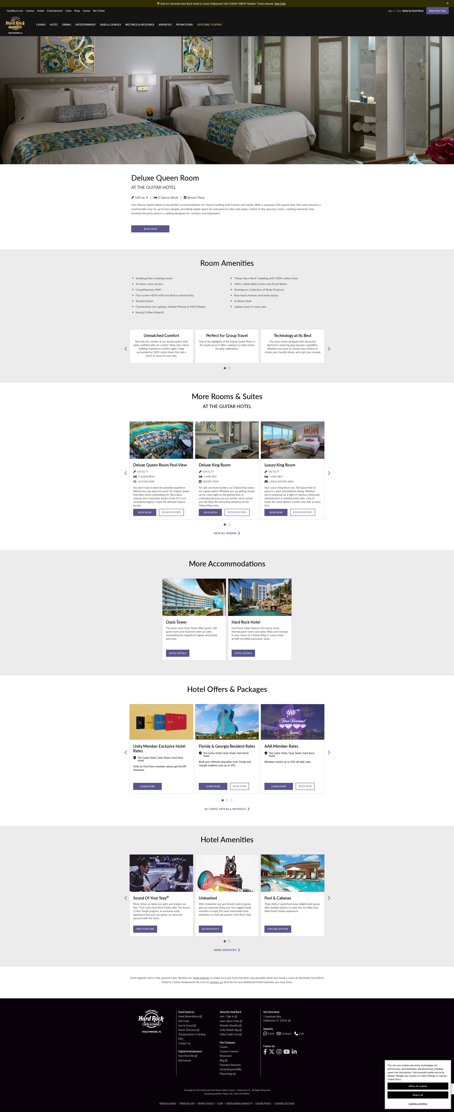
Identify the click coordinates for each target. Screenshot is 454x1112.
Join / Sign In (227, 1016)
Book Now (150, 228)
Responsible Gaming (238, 1103)
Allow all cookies (418, 1086)
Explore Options (277, 929)
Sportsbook (184, 1060)
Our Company (227, 1042)
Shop (77, 10)
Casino (41, 24)
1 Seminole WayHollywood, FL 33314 (275, 1018)
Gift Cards (183, 1021)
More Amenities (225, 950)
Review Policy (210, 929)
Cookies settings (285, 1103)
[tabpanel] (161, 349)
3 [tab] (231, 800)
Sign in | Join (405, 10)
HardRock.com (15, 10)
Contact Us (184, 1043)
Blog (222, 1060)
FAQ (180, 1038)
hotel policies (201, 978)
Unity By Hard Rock (230, 1012)
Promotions (184, 24)
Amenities (165, 24)
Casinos (30, 10)
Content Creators (229, 1051)
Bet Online (99, 10)
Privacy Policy (206, 1103)
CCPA (220, 1103)
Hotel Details (177, 653)
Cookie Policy (263, 1103)
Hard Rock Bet (186, 1055)
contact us (216, 982)
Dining (66, 24)
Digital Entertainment (190, 1051)
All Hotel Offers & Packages (225, 809)
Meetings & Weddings (139, 24)
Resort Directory (187, 1030)
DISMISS (447, 3)
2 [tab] (229, 368)
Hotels (40, 10)
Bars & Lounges (110, 24)
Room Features (171, 512)
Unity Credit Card (229, 1034)
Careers (224, 1047)
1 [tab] (225, 368)
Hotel (54, 24)
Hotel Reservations (188, 1016)
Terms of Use (187, 1103)
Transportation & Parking (191, 1034)
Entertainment (55, 10)
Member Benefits (229, 1025)
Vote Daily (280, 3)
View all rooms (225, 533)
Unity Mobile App (229, 1030)
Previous (125, 348)
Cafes (68, 10)
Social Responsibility (231, 1069)
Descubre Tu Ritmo (209, 24)
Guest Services (186, 1012)
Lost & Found (185, 1025)
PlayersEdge (226, 1073)
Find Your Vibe (145, 929)
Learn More (147, 786)
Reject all (418, 1095)
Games (86, 10)
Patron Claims (167, 1103)
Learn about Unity (229, 1021)
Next (328, 348)
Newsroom (226, 1055)
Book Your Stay (437, 10)
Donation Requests (230, 1065)
